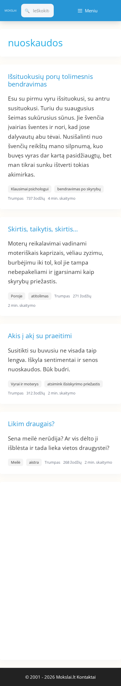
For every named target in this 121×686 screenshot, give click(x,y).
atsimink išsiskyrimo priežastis (73, 384)
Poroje (16, 296)
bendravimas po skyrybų (79, 189)
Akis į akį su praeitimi (40, 335)
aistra (34, 462)
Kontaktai (86, 677)
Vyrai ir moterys (24, 384)
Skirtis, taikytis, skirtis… (43, 228)
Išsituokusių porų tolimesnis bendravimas (50, 80)
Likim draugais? (31, 423)
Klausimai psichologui (29, 189)
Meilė (15, 462)
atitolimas (39, 296)
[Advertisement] (44, 570)
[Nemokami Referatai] (10, 11)
